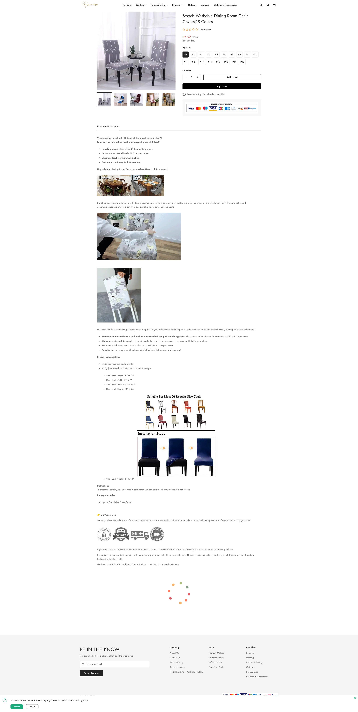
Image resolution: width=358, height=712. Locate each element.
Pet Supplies (252, 671)
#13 (202, 61)
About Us (174, 652)
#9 (247, 54)
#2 (193, 54)
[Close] (355, 698)
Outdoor (192, 5)
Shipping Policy (216, 657)
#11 (185, 61)
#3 (201, 54)
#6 (224, 54)
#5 (216, 54)
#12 (194, 61)
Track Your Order (216, 667)
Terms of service (177, 667)
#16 (226, 61)
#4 (208, 54)
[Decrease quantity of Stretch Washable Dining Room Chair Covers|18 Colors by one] (186, 77)
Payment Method (216, 652)
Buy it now (221, 86)
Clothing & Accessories (225, 5)
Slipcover (176, 5)
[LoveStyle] (90, 5)
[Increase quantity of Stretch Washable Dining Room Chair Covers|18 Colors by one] (197, 77)
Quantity (186, 70)
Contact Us (175, 657)
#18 (242, 61)
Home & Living (158, 5)
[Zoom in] (169, 18)
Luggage (205, 5)
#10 (255, 54)
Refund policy (215, 662)
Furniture (127, 5)
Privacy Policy (176, 662)
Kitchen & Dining (254, 662)
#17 (234, 61)
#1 (185, 54)
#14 (210, 61)
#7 (232, 54)
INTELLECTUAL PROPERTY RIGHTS (186, 671)
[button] (274, 5)
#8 (239, 54)
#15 (218, 61)
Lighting (140, 5)
